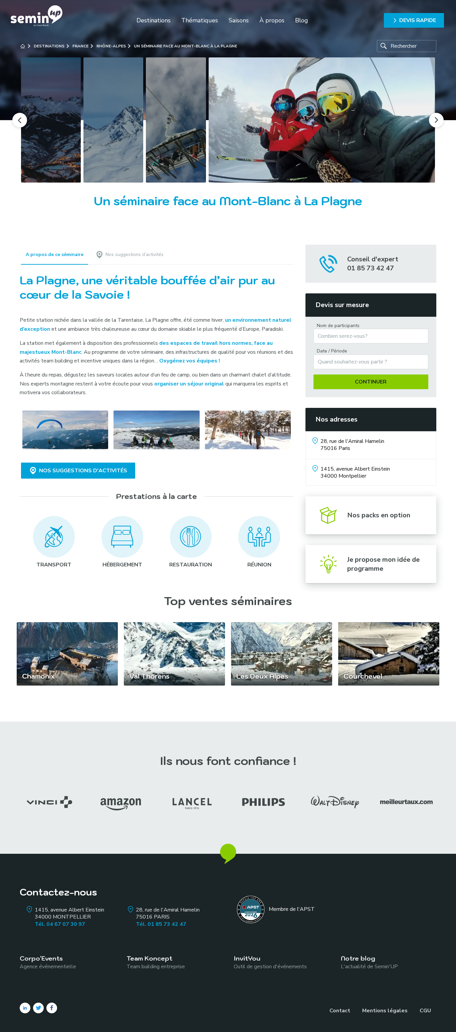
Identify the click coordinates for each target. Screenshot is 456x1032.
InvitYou (270, 962)
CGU (425, 1010)
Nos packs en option (378, 515)
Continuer (371, 381)
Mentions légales (385, 1010)
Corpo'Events (48, 962)
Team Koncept (156, 962)
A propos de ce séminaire (54, 254)
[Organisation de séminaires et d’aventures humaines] (36, 20)
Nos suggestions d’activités (134, 254)
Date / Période (332, 351)
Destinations (154, 20)
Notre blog (369, 962)
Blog (301, 20)
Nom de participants (338, 325)
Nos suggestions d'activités (83, 470)
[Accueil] (23, 46)
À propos (271, 20)
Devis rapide (417, 20)
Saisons (239, 20)
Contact (339, 1010)
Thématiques (199, 20)
